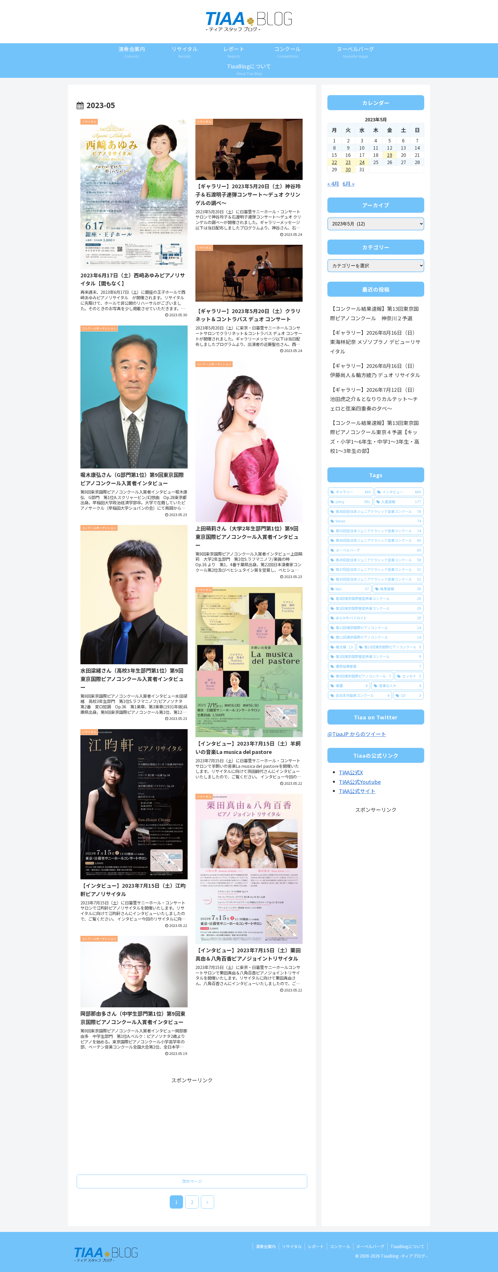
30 (348, 169)
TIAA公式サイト (357, 791)
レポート (316, 1246)
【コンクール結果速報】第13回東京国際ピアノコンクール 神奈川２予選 (374, 313)
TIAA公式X (351, 772)
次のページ (192, 1181)
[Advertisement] (192, 1125)
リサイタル (292, 1246)
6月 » (348, 183)
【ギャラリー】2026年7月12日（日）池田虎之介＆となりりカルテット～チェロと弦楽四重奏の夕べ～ (374, 399)
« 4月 (333, 183)
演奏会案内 (266, 1246)
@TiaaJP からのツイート (356, 733)
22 (334, 162)
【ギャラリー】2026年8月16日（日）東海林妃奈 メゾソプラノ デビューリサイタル (375, 342)
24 (362, 162)
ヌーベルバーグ (370, 1246)
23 (348, 162)
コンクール (340, 1246)
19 (389, 154)
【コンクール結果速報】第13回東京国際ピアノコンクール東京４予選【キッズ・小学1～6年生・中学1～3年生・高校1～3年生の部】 (374, 436)
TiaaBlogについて (408, 1246)
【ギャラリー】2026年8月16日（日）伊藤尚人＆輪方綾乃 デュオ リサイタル (375, 370)
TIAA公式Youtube (360, 781)
